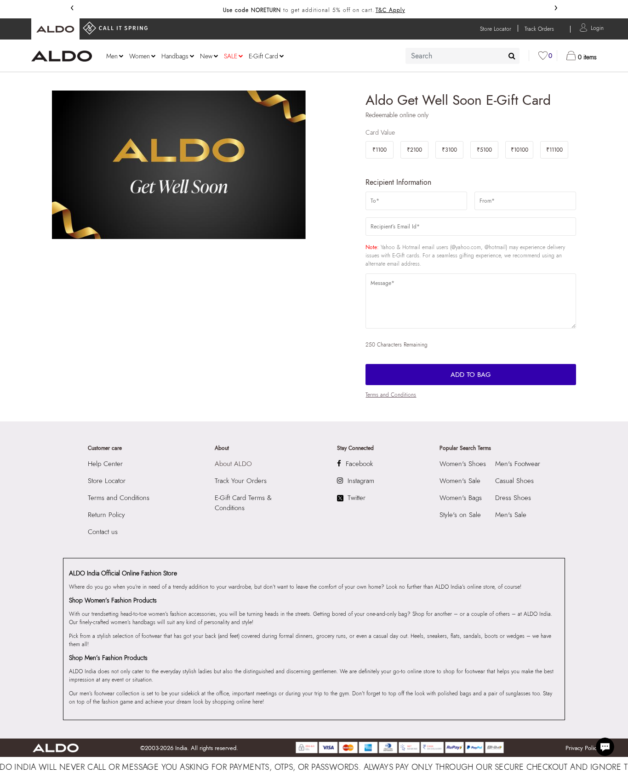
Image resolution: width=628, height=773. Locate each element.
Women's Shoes (463, 464)
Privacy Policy (582, 748)
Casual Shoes (514, 481)
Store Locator (107, 481)
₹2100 (414, 150)
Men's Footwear (517, 464)
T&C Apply (390, 10)
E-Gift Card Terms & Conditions (243, 503)
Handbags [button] (174, 56)
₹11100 (554, 150)
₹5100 (484, 150)
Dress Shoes (513, 498)
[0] (543, 55)
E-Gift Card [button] (263, 56)
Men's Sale (510, 515)
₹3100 (449, 150)
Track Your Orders (241, 481)
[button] (597, 27)
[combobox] (462, 56)
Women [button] (139, 56)
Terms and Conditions (390, 395)
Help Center (105, 464)
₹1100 (379, 150)
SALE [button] (230, 56)
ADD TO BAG (471, 374)
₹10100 (519, 150)
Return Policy (106, 515)
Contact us (103, 532)
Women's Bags (461, 498)
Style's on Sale (460, 515)
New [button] (206, 56)
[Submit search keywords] (511, 55)
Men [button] (112, 56)
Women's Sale (460, 481)
